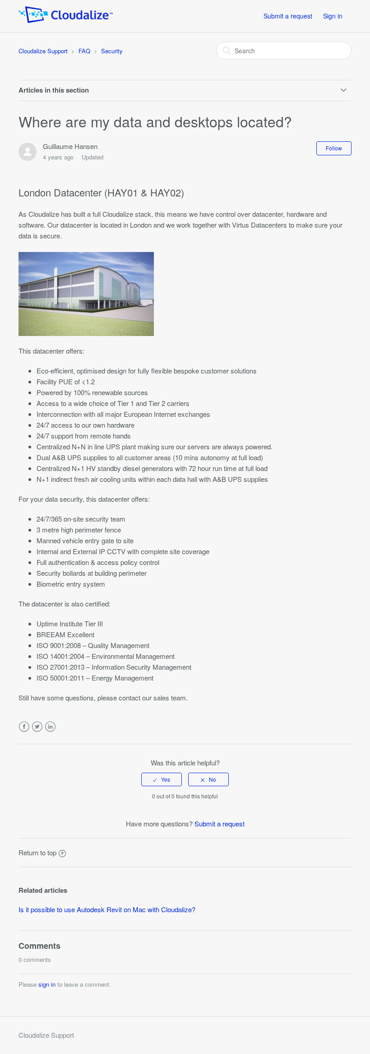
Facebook (24, 726)
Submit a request (288, 15)
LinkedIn (50, 726)
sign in (47, 984)
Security (112, 51)
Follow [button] (334, 148)
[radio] (161, 779)
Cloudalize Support (43, 51)
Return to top (37, 852)
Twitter (37, 726)
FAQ (84, 51)
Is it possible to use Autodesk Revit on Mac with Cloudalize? (106, 909)
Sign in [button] (332, 15)
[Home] (65, 20)
